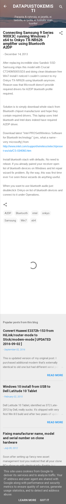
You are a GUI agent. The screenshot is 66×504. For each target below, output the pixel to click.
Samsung (10, 220)
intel (34, 213)
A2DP (8, 213)
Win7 (24, 220)
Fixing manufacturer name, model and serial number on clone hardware (28, 438)
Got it (44, 500)
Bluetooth (22, 213)
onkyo (46, 213)
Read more (55, 375)
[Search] (61, 7)
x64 (33, 220)
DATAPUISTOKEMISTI (33, 8)
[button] (61, 33)
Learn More (27, 500)
